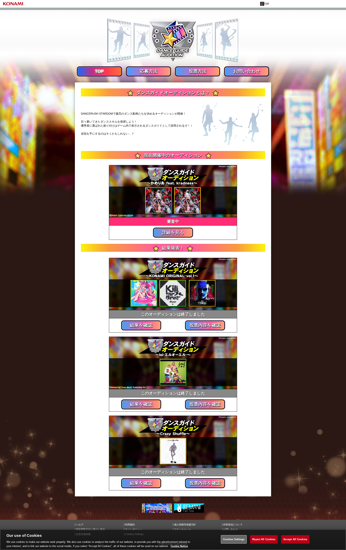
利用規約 (130, 524)
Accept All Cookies (295, 539)
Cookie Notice (179, 545)
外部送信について (232, 524)
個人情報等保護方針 (185, 524)
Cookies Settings (233, 539)
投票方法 (197, 71)
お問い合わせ (246, 71)
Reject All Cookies (263, 539)
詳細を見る (173, 232)
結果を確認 (141, 325)
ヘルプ (79, 524)
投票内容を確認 (204, 325)
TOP (99, 71)
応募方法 (148, 71)
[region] (173, 539)
